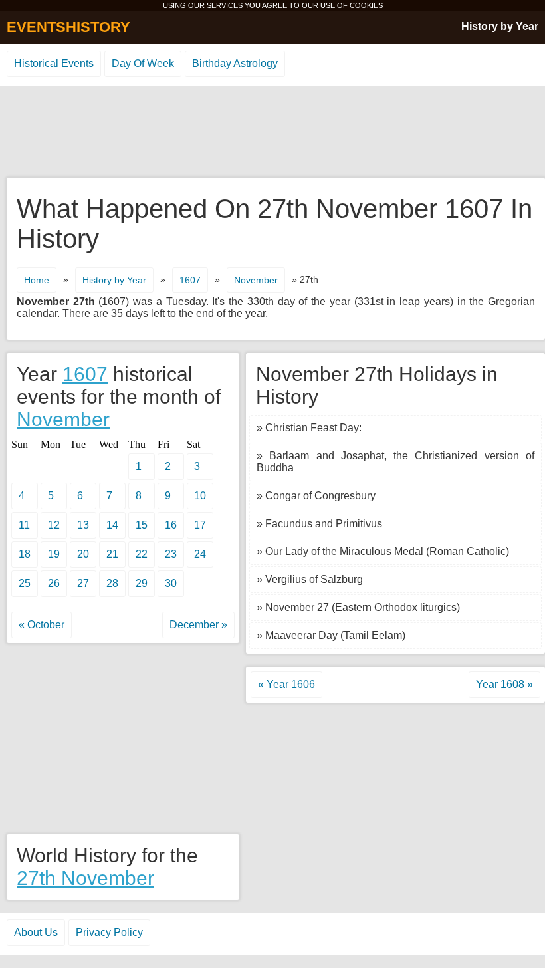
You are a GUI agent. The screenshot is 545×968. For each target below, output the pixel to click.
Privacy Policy (109, 932)
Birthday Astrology (235, 63)
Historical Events (54, 63)
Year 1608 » (504, 684)
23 (171, 554)
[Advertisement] (272, 132)
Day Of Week (143, 63)
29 (142, 583)
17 (200, 525)
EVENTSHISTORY (68, 27)
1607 (190, 280)
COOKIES (366, 5)
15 (142, 525)
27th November (85, 878)
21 (112, 554)
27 (83, 583)
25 (25, 583)
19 (54, 554)
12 (54, 525)
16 (171, 525)
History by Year (499, 26)
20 (83, 554)
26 (54, 583)
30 (171, 583)
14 (112, 525)
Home (36, 280)
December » (198, 624)
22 (142, 554)
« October (41, 624)
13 (83, 525)
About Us (36, 932)
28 (112, 583)
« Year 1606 (286, 684)
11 (24, 525)
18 (25, 554)
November (256, 280)
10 (200, 495)
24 (200, 554)
